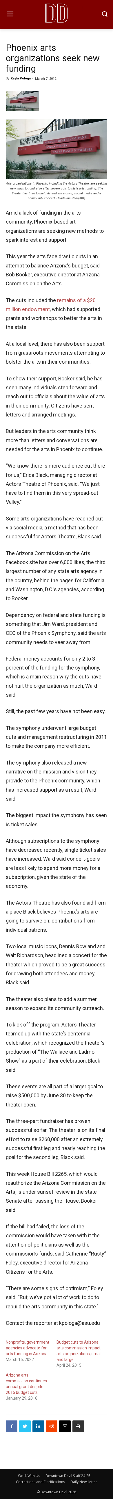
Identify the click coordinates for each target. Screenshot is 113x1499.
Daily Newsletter (83, 1481)
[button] (104, 15)
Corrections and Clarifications (40, 1481)
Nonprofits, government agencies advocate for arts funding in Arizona (27, 1348)
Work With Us (29, 1475)
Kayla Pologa (21, 78)
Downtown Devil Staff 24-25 (67, 1475)
